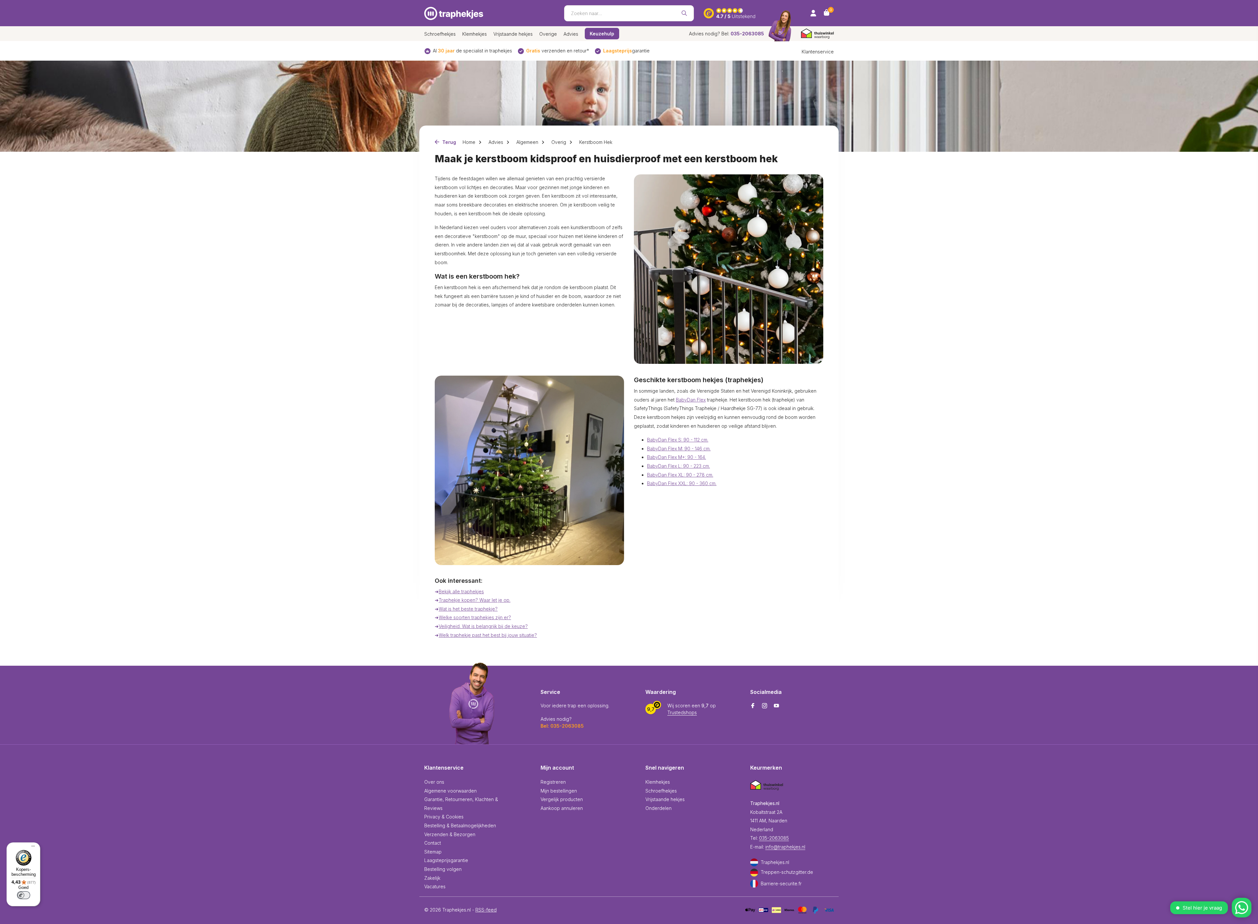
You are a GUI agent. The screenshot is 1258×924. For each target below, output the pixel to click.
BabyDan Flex (691, 400)
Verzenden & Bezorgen (449, 834)
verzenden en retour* (557, 50)
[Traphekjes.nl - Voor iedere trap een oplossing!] (453, 13)
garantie (626, 50)
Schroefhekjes (440, 34)
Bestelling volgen (443, 869)
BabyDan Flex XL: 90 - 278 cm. (680, 475)
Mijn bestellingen (559, 791)
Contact (432, 843)
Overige (548, 34)
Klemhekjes (474, 34)
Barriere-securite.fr (781, 883)
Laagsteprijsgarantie (446, 860)
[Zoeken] (684, 13)
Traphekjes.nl (775, 862)
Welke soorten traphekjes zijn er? (475, 617)
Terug (448, 142)
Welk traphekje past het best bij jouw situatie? (488, 635)
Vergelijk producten (562, 799)
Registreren (553, 782)
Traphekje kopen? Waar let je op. (474, 600)
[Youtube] (776, 706)
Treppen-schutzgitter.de (787, 872)
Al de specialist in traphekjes (472, 50)
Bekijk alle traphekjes (461, 591)
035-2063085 (774, 838)
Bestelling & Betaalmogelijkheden (460, 825)
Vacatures (435, 886)
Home (469, 142)
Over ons (434, 782)
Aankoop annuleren (562, 808)
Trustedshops (682, 712)
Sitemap (433, 852)
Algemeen (527, 142)
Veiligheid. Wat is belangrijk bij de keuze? (483, 626)
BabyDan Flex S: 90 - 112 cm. (677, 439)
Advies (570, 34)
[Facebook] (752, 706)
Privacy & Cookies (444, 816)
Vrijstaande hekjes (513, 34)
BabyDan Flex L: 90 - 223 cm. (678, 466)
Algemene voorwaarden (450, 791)
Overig (558, 142)
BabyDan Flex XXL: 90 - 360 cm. (681, 483)
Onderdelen (658, 808)
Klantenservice (818, 51)
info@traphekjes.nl (785, 847)
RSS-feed (486, 910)
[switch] (23, 895)
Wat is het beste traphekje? (468, 609)
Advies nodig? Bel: (726, 33)
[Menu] (31, 847)
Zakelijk (432, 878)
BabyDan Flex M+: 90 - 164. (676, 457)
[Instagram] (764, 706)
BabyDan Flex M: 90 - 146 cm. (679, 448)
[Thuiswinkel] (817, 33)
